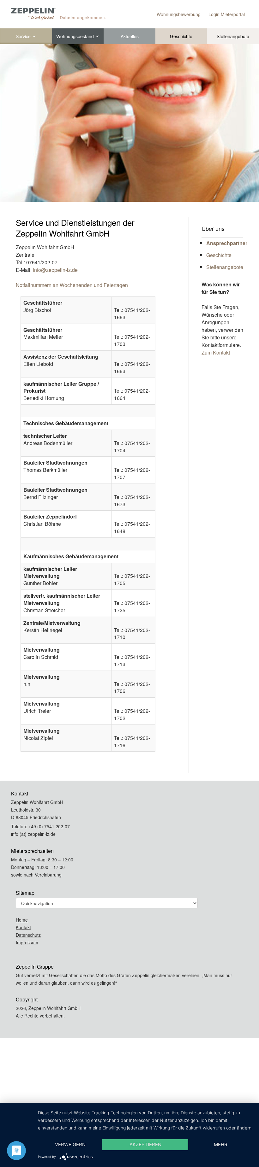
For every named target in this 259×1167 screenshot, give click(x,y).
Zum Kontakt (216, 352)
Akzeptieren (145, 1144)
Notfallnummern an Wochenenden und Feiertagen (72, 285)
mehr (220, 1144)
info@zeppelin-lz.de (55, 269)
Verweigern (70, 1144)
